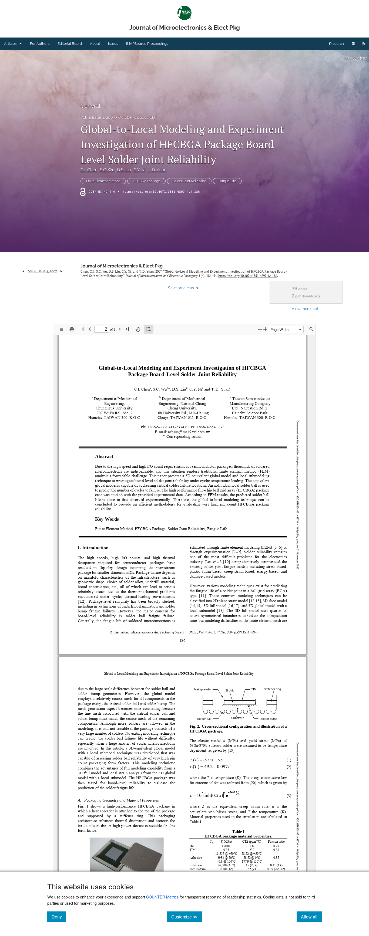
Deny (59, 916)
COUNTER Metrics (162, 897)
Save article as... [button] (183, 288)
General (90, 106)
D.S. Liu (124, 169)
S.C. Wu (107, 169)
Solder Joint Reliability (189, 181)
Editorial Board (70, 44)
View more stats (306, 308)
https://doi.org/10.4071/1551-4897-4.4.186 (161, 192)
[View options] (61, 329)
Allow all (311, 916)
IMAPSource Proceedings (147, 44)
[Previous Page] (90, 328)
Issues (113, 44)
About (95, 44)
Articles (10, 44)
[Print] (72, 329)
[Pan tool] (138, 329)
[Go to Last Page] (127, 328)
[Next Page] (119, 328)
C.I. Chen (89, 169)
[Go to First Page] (82, 328)
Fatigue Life (227, 181)
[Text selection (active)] (148, 329)
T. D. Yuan (156, 169)
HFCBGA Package (146, 181)
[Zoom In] (265, 329)
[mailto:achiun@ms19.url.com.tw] (189, 431)
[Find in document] (311, 329)
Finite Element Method (103, 181)
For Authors (39, 44)
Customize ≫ (186, 916)
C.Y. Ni (139, 169)
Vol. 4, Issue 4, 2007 (97, 117)
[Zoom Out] (260, 329)
